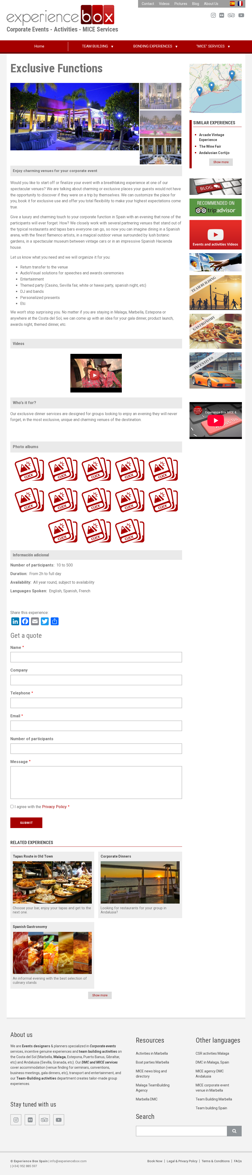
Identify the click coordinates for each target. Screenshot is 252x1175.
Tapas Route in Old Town (33, 856)
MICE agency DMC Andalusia (210, 1073)
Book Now (154, 1161)
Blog (195, 4)
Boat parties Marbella (152, 1062)
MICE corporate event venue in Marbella (212, 1087)
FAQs (238, 1161)
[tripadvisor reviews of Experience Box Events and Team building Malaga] (215, 207)
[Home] (60, 15)
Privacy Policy (54, 806)
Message (19, 761)
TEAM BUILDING (95, 46)
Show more (100, 995)
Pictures (180, 4)
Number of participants (31, 738)
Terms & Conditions (216, 1161)
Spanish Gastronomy (30, 927)
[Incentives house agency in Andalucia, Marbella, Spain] (215, 370)
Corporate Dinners (116, 856)
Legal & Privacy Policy (182, 1161)
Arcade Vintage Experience (211, 137)
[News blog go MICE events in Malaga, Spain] (215, 186)
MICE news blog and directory (151, 1073)
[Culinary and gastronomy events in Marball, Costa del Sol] (215, 331)
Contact (148, 4)
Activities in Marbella (152, 1053)
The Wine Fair (210, 146)
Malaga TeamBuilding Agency (153, 1087)
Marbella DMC (147, 1099)
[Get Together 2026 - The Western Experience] (96, 372)
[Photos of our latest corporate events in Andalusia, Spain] (215, 262)
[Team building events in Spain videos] (215, 234)
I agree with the (41, 806)
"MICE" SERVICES (210, 46)
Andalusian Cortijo (214, 153)
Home (39, 46)
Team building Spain (211, 1108)
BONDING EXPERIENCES (152, 46)
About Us (211, 4)
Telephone (20, 693)
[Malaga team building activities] (215, 292)
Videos (164, 4)
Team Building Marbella (214, 1099)
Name (15, 647)
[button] (211, 87)
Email (15, 716)
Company (19, 670)
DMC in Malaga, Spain (212, 1062)
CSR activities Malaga (212, 1053)
